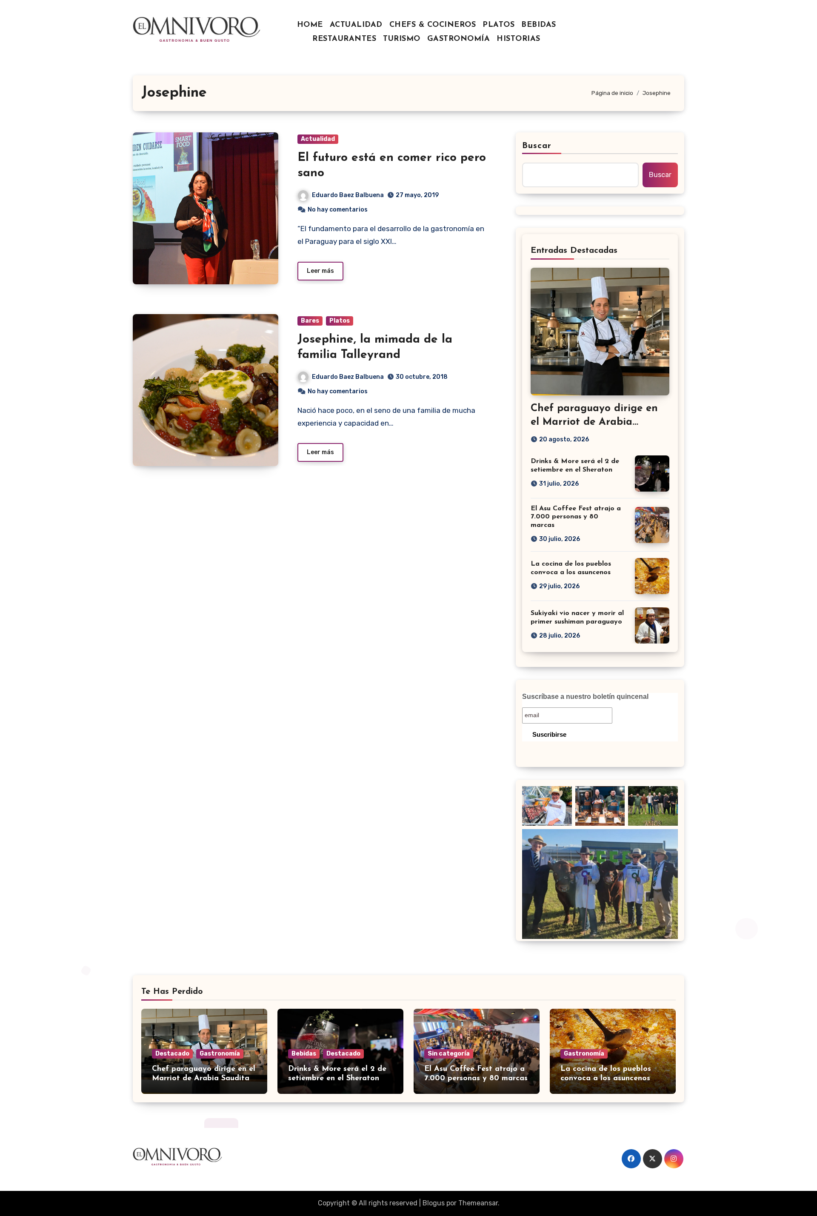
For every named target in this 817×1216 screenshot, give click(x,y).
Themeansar (478, 1203)
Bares (310, 320)
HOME (310, 25)
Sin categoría (449, 1053)
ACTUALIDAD (356, 25)
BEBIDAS (538, 25)
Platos (339, 320)
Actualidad (318, 139)
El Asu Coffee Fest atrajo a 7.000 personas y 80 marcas (576, 516)
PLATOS (498, 25)
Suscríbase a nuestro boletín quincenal (585, 696)
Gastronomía (220, 1053)
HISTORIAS (518, 39)
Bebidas (303, 1053)
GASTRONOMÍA (458, 39)
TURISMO (401, 39)
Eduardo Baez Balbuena (348, 195)
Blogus (434, 1203)
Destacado (172, 1053)
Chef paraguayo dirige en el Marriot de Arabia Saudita (594, 421)
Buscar (537, 146)
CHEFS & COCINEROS (432, 25)
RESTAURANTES (344, 39)
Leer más (320, 271)
